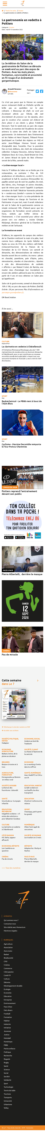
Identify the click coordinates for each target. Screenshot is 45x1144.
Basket (6, 954)
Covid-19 (7, 975)
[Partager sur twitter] (37, 91)
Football (7, 1014)
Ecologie (7, 989)
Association (8, 947)
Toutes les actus (11, 11)
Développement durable (13, 986)
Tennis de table (9, 1090)
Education (8, 996)
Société (7, 1076)
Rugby (6, 1062)
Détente (7, 982)
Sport (4, 396)
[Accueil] (2, 11)
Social (6, 1073)
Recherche (8, 1055)
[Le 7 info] (23, 3)
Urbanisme (8, 1104)
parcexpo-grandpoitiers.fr (12, 292)
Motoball (7, 1038)
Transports (8, 1097)
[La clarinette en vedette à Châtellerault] (22, 325)
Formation (8, 1017)
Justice (6, 1034)
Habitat (7, 1021)
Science (7, 1069)
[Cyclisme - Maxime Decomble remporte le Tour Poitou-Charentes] (22, 423)
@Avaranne (12, 91)
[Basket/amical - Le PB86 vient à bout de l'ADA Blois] (22, 379)
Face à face (8, 1007)
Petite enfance (9, 1048)
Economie (7, 993)
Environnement (10, 1003)
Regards (7, 1059)
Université (8, 1101)
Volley (6, 1108)
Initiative (7, 1027)
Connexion (29, 1128)
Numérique (8, 1041)
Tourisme (7, 1094)
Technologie (8, 1087)
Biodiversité (8, 958)
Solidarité (7, 1080)
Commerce (8, 968)
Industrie (7, 1024)
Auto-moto (8, 951)
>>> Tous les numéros (11, 868)
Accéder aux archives (11, 730)
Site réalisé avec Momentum (14, 927)
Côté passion (9, 972)
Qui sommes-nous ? (11, 920)
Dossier (20, 11)
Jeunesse (7, 1031)
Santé (6, 1066)
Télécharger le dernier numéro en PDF (17, 727)
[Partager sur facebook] (41, 91)
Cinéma (7, 965)
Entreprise (8, 1000)
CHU (5, 961)
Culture (5, 341)
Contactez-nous (10, 924)
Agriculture (8, 944)
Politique (7, 1052)
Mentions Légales (10, 931)
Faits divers (8, 1010)
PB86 (6, 1045)
